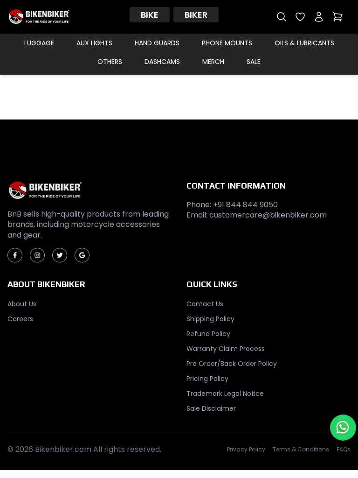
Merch (213, 61)
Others (109, 61)
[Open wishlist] (300, 16)
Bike (149, 15)
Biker (196, 15)
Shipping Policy (210, 318)
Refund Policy (208, 333)
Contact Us (204, 304)
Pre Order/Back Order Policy (231, 363)
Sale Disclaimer (211, 408)
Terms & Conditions (301, 449)
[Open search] (281, 16)
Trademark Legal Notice (225, 393)
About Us (21, 304)
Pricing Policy (207, 378)
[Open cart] (337, 16)
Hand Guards (157, 43)
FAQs (344, 449)
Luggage (39, 43)
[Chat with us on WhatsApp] (343, 428)
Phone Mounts (227, 43)
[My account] (318, 16)
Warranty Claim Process (225, 348)
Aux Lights (94, 43)
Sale (254, 61)
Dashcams (162, 61)
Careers (20, 318)
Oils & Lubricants (304, 43)
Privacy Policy (246, 449)
